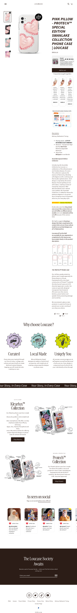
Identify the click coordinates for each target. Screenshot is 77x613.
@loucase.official (44, 501)
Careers (15, 601)
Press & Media (22, 601)
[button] (52, 61)
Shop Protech (59, 481)
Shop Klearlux (18, 439)
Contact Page (38, 603)
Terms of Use (40, 601)
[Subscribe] (55, 575)
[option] (28, 34)
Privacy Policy (31, 601)
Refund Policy (49, 601)
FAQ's (9, 601)
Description (55, 133)
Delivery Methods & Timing (60, 136)
